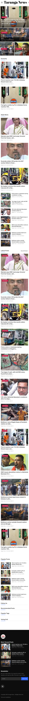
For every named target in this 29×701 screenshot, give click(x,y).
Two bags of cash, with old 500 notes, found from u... (19, 202)
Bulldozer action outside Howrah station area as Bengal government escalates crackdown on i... (14, 36)
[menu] (2, 2)
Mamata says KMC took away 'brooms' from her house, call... (13, 137)
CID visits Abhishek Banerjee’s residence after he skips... (14, 398)
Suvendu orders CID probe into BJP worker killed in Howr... (12, 162)
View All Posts (24, 250)
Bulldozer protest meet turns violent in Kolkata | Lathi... (13, 498)
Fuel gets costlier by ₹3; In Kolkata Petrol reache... (18, 571)
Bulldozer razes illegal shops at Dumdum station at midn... (14, 423)
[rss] (2, 686)
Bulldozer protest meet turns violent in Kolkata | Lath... (7, 52)
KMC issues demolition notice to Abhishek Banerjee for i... (14, 473)
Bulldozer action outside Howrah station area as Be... (19, 241)
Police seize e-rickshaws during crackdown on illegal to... (11, 348)
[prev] (2, 17)
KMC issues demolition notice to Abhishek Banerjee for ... (21, 52)
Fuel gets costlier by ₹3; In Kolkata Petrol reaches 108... (14, 106)
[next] (27, 17)
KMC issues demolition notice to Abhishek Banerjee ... (20, 225)
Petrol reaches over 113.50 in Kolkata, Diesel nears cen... (13, 81)
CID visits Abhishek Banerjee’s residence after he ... (19, 210)
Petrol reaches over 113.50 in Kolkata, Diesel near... (19, 563)
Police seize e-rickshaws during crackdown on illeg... (20, 194)
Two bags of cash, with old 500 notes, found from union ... (13, 373)
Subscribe (24, 678)
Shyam (2, 25)
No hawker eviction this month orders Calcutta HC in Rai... (13, 187)
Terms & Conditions (6, 697)
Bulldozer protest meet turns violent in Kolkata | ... (19, 233)
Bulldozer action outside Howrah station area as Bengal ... (14, 523)
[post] (14, 17)
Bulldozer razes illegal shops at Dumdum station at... (20, 217)
